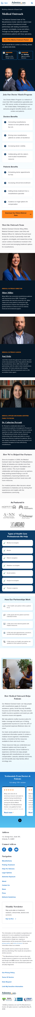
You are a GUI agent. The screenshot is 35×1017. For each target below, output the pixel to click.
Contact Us (6, 885)
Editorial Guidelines (9, 897)
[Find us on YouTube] (16, 850)
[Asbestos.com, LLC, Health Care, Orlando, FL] (18, 999)
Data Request (6, 982)
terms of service (18, 943)
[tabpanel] (13, 801)
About (4, 881)
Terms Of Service (8, 977)
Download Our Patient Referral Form (15, 214)
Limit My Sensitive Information (12, 986)
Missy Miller (7, 292)
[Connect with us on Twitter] (10, 850)
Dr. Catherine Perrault (12, 422)
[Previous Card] (15, 820)
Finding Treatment (8, 865)
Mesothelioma (7, 861)
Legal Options (7, 873)
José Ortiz (6, 356)
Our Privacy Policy (8, 972)
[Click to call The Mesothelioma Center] (32, 3)
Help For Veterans (8, 869)
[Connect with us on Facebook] (4, 850)
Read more (9, 812)
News (4, 889)
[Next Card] (20, 820)
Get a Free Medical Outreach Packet (16, 40)
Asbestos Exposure (8, 877)
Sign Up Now (10, 919)
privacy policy (6, 943)
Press (4, 893)
